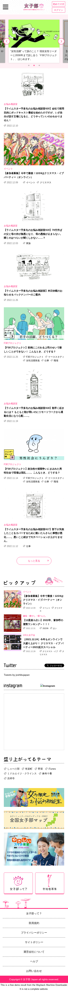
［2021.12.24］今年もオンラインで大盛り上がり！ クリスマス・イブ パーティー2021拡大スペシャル (43, 643)
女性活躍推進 (32, 360)
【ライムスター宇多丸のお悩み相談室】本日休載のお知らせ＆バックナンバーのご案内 (33, 292)
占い (54, 628)
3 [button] (39, 65)
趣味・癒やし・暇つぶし (34, 616)
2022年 (45, 628)
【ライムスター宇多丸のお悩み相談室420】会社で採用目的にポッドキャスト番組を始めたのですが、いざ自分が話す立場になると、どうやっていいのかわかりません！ (34, 114)
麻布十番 (47, 773)
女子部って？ (34, 913)
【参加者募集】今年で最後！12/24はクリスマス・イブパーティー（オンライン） (34, 175)
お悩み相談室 (10, 104)
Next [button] (61, 41)
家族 (28, 243)
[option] (34, 41)
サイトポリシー (34, 942)
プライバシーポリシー (34, 932)
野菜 (40, 768)
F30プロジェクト (12, 343)
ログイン (58, 10)
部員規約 (34, 922)
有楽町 (28, 768)
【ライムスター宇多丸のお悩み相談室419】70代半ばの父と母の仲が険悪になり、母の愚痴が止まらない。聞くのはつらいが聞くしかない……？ (33, 234)
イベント (8, 168)
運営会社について (34, 951)
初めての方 (58, 4)
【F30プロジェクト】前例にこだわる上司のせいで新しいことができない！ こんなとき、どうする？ (33, 349)
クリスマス (45, 182)
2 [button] (34, 65)
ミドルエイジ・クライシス (22, 773)
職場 (55, 360)
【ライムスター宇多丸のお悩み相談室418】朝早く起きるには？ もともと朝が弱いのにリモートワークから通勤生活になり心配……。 (34, 412)
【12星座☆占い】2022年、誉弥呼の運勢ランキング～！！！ (43, 622)
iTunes (52, 768)
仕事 (47, 360)
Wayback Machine (45, 985)
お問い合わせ (34, 970)
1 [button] (29, 65)
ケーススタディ (56, 357)
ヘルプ (34, 961)
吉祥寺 (11, 778)
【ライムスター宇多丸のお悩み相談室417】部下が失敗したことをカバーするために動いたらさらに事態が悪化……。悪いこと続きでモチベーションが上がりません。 (34, 535)
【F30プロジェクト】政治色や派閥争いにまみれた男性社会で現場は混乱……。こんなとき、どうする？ (33, 470)
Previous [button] (7, 41)
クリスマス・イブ (50, 651)
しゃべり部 (13, 768)
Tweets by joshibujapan (17, 674)
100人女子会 (29, 635)
